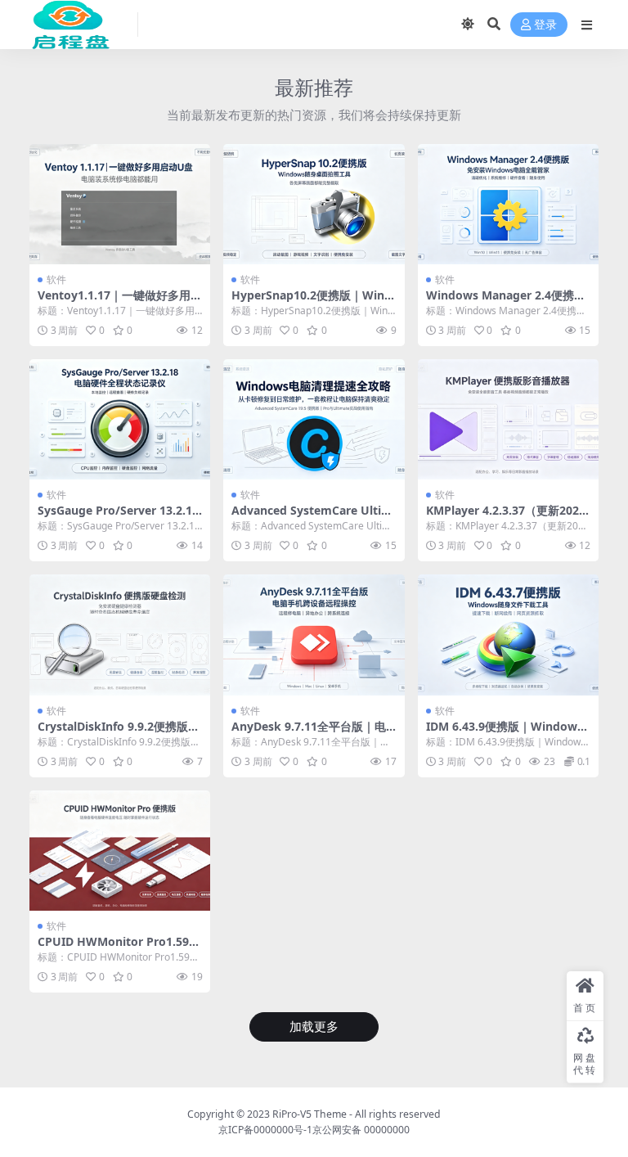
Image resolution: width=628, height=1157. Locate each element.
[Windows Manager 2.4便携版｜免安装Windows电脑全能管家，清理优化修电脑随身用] (508, 204)
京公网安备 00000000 (361, 1130)
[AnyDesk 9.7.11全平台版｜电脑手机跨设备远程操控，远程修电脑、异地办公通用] (313, 635)
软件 (56, 279)
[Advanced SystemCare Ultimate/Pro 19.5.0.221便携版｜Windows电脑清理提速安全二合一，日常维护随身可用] (313, 419)
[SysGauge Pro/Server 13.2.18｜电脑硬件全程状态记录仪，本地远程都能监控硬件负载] (119, 419)
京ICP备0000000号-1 (265, 1130)
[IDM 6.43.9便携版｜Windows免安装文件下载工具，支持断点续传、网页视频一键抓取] (508, 635)
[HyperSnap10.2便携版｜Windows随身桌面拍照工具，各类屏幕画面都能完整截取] (313, 204)
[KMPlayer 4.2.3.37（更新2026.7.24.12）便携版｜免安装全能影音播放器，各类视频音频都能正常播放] (508, 419)
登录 (545, 25)
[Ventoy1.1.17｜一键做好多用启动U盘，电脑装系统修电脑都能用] (119, 204)
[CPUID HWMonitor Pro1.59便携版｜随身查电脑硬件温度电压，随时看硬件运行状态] (119, 851)
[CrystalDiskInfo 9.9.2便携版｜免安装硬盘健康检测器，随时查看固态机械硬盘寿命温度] (119, 635)
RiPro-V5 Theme (309, 1114)
